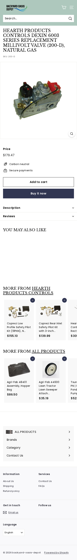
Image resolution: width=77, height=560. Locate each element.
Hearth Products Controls (28, 290)
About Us (8, 481)
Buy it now (38, 193)
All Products (48, 351)
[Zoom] (71, 133)
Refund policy (11, 491)
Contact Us (45, 481)
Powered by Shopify (56, 552)
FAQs (41, 486)
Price (7, 149)
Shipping (8, 486)
